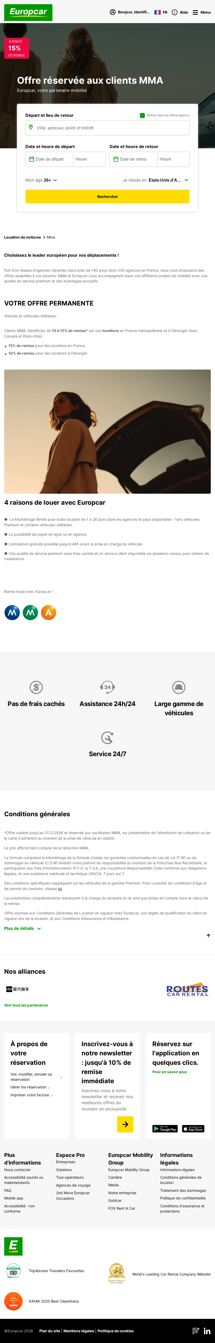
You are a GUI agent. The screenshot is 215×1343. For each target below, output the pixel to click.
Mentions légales (78, 1331)
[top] (208, 936)
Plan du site (49, 1331)
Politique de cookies (116, 1331)
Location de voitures (22, 237)
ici (60, 888)
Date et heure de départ (50, 146)
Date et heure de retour (134, 146)
